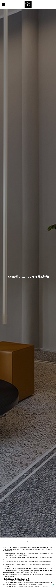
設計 (28, 541)
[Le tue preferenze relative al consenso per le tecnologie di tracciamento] (53, 584)
